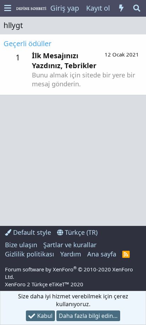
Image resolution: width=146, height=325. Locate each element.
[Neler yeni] (121, 8)
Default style (31, 232)
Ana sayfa (101, 254)
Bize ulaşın (21, 244)
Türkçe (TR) (80, 232)
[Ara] (137, 8)
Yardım (70, 254)
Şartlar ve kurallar (69, 244)
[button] (7, 8)
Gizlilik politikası (29, 254)
